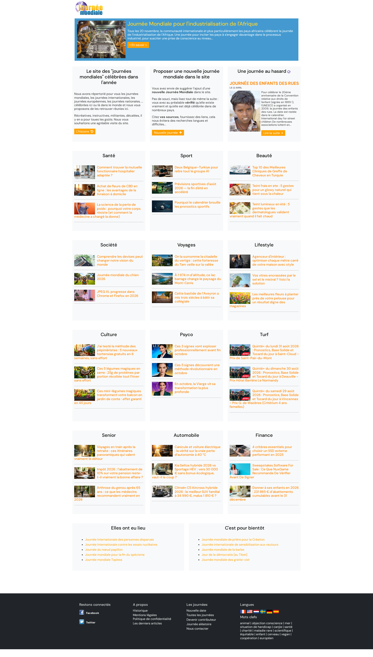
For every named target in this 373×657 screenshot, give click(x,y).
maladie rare (263, 630)
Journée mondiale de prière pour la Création (233, 539)
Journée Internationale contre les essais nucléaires (121, 545)
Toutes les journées (200, 615)
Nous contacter (197, 629)
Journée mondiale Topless (103, 560)
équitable (247, 634)
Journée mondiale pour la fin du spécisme (115, 555)
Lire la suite (272, 133)
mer (287, 623)
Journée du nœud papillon (104, 550)
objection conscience (267, 623)
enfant (260, 634)
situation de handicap (255, 627)
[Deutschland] (269, 613)
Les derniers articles (147, 623)
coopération (248, 638)
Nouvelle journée (166, 133)
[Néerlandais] (256, 613)
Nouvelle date (196, 610)
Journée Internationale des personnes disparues (119, 539)
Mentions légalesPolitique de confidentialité (152, 617)
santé (288, 627)
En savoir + (139, 45)
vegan (285, 634)
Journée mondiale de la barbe (223, 550)
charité (247, 630)
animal (245, 623)
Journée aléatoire (198, 624)
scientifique (283, 630)
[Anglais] (250, 613)
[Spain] (276, 613)
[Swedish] (263, 613)
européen (266, 638)
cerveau (273, 634)
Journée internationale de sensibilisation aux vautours (240, 545)
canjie (278, 627)
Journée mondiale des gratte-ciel (225, 560)
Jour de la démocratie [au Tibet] (224, 555)
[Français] (243, 613)
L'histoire (83, 131)
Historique (140, 610)
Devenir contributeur (201, 620)
